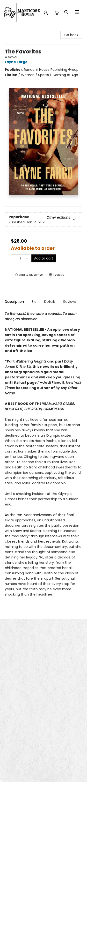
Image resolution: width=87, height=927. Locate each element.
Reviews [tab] (70, 301)
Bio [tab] (34, 301)
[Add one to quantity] (27, 258)
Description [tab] (14, 301)
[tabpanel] (43, 459)
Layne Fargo (16, 61)
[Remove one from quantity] (14, 258)
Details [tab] (50, 301)
